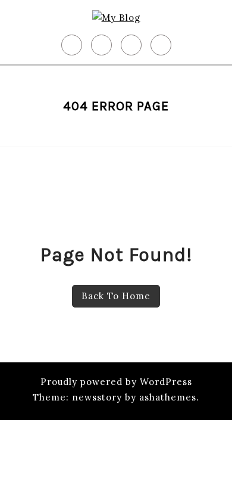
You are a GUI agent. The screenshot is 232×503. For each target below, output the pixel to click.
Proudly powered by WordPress (116, 381)
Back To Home (116, 296)
